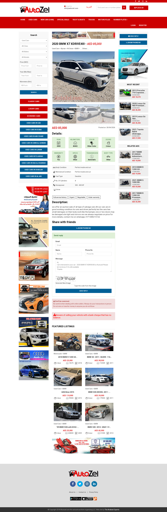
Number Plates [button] (120, 20)
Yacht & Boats (79, 20)
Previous (48, 76)
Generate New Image (63, 283)
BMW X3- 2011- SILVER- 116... (99, 357)
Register (143, 25)
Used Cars (33, 20)
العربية (89, 7)
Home (22, 20)
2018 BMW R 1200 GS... (67, 357)
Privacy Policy (93, 492)
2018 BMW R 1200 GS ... (137, 168)
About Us (72, 492)
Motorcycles (104, 20)
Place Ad (140, 8)
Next (118, 76)
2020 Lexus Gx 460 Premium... (139, 104)
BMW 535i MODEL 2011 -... (99, 392)
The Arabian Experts (112, 510)
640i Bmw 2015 (67, 392)
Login (133, 25)
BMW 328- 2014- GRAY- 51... (99, 427)
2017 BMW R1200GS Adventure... (137, 154)
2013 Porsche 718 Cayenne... (139, 91)
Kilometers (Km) (25, 82)
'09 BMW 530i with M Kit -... (67, 427)
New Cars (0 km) (47, 20)
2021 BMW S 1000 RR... (137, 181)
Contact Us (82, 492)
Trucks (91, 20)
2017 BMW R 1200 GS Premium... (137, 195)
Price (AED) (24, 62)
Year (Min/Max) (25, 72)
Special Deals (63, 20)
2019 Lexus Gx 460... (138, 117)
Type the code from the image (85, 286)
